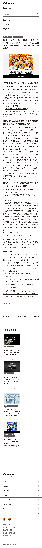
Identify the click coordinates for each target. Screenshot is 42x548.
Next (35, 316)
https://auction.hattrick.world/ (16, 109)
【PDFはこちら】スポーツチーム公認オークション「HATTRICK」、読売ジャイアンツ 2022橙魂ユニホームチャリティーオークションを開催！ (20, 293)
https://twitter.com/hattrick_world (23, 285)
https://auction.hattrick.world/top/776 (17, 235)
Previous (7, 316)
